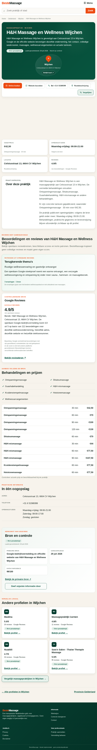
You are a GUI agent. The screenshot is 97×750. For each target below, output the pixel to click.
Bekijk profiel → (12, 633)
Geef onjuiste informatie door (26, 586)
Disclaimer (6, 739)
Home (4, 18)
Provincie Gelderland (84, 692)
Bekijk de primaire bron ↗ (18, 579)
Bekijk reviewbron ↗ (15, 358)
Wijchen (21, 18)
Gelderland (12, 18)
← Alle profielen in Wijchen (15, 692)
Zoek (90, 10)
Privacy (5, 732)
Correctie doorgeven (58, 717)
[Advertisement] (48, 118)
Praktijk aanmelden (58, 732)
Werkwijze (54, 713)
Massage (12, 3)
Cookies (5, 735)
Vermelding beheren (58, 735)
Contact (54, 720)
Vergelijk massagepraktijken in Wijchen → (25, 679)
